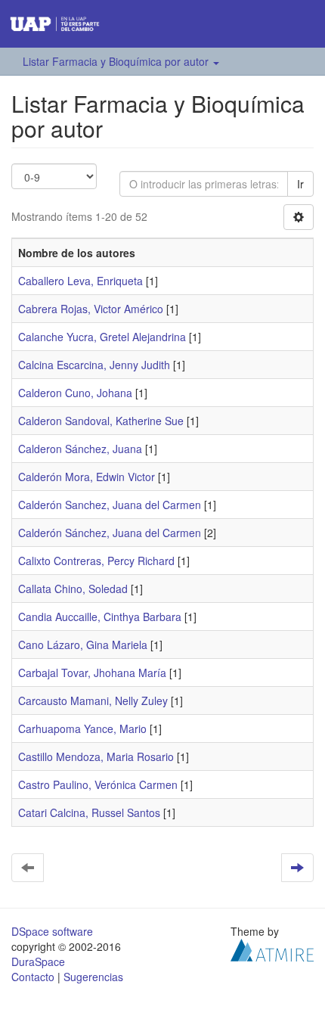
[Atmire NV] (272, 948)
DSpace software (52, 931)
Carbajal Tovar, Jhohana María (92, 672)
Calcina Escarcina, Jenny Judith (94, 364)
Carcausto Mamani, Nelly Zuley (93, 700)
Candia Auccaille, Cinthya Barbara (99, 616)
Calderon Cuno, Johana (75, 392)
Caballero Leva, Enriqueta (80, 280)
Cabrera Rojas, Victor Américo (90, 308)
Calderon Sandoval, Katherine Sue (101, 420)
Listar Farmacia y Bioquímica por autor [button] (117, 61)
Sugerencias (93, 976)
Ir (300, 183)
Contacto (32, 976)
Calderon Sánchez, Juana (80, 448)
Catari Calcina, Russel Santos (89, 812)
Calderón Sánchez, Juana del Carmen (109, 532)
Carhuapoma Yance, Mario (82, 728)
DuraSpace (38, 961)
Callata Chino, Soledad (73, 588)
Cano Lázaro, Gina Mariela (82, 644)
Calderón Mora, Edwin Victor (86, 476)
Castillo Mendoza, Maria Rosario (96, 756)
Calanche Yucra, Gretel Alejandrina (102, 336)
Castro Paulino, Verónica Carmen (98, 784)
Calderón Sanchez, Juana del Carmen (109, 504)
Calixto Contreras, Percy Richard (96, 560)
